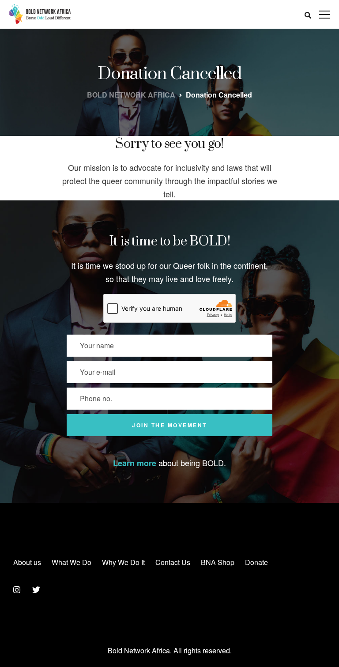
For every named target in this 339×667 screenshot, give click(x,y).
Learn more (134, 463)
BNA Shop (217, 562)
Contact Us (172, 562)
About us (27, 562)
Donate (256, 562)
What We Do (71, 562)
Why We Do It (123, 562)
